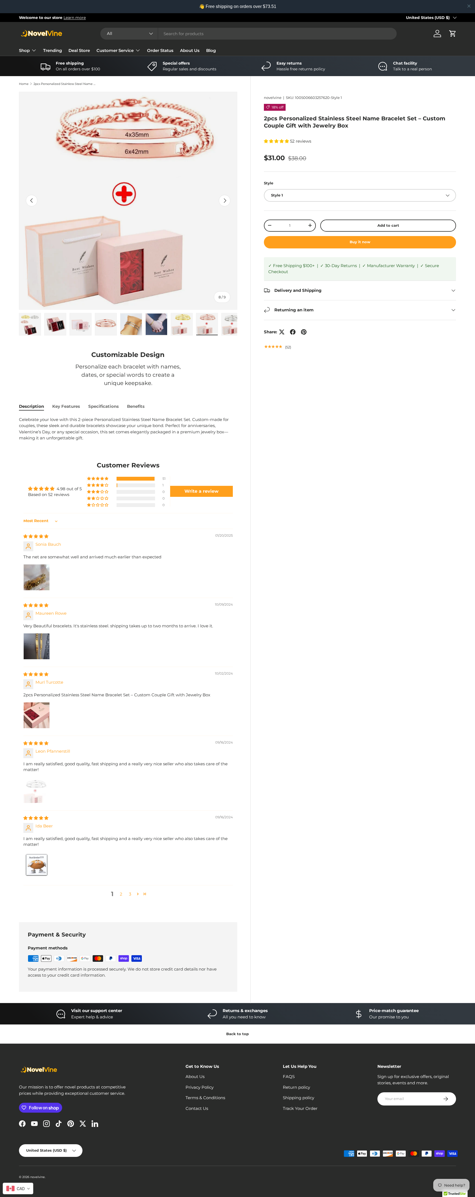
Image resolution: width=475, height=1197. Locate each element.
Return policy (296, 1087)
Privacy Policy (200, 1087)
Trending (52, 50)
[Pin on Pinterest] (303, 331)
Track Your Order (300, 1108)
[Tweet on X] (281, 331)
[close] (469, 6)
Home (24, 83)
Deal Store (79, 50)
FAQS (289, 1076)
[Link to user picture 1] (36, 577)
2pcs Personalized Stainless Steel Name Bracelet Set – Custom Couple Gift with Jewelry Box (64, 83)
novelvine (272, 97)
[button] (453, 33)
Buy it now (360, 242)
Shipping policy (298, 1097)
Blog (211, 50)
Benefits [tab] (136, 406)
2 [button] (121, 894)
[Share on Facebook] (292, 331)
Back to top (237, 1034)
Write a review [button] (201, 491)
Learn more (74, 17)
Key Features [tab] (66, 406)
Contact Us (197, 1108)
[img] (35, 536)
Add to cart (388, 225)
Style (268, 183)
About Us (190, 50)
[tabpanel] (128, 429)
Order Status (160, 50)
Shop (24, 50)
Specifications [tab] (103, 406)
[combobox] (248, 34)
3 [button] (130, 894)
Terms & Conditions (205, 1097)
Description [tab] (31, 406)
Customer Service (115, 50)
